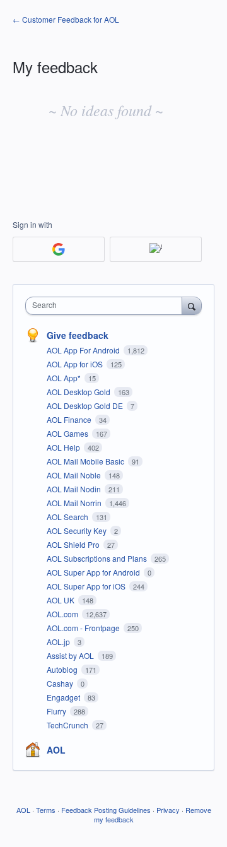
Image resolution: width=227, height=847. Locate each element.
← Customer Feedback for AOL (66, 19)
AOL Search (68, 516)
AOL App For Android (84, 350)
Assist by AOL (71, 655)
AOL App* (65, 377)
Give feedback (77, 335)
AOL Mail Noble (75, 475)
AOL (56, 749)
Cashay (61, 683)
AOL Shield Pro (74, 544)
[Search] (192, 305)
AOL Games (68, 433)
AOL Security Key (77, 530)
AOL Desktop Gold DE (86, 405)
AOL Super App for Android (94, 572)
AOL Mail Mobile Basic (86, 461)
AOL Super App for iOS (87, 586)
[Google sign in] (59, 249)
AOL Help (64, 447)
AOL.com (63, 613)
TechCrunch (68, 725)
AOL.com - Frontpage (84, 627)
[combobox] (107, 305)
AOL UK (61, 600)
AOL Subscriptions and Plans (98, 558)
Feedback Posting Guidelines (106, 810)
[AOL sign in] (156, 249)
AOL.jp (59, 641)
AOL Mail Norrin (75, 502)
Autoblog (63, 669)
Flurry (57, 711)
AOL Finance (70, 419)
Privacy (168, 810)
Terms (45, 810)
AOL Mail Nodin (75, 488)
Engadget (64, 697)
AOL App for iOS (76, 363)
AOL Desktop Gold (79, 391)
